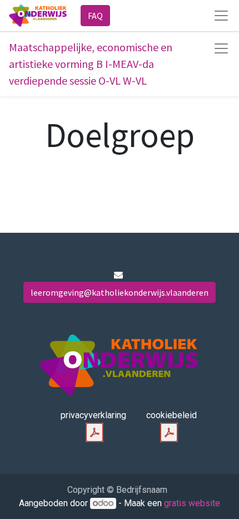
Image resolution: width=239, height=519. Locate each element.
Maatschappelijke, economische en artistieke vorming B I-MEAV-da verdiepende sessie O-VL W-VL (90, 63)
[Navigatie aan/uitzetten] (221, 48)
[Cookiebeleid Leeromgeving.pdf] (169, 432)
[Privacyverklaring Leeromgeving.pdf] (94, 432)
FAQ (95, 15)
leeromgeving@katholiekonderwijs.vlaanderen (119, 292)
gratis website (192, 503)
